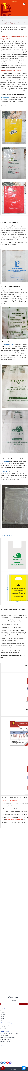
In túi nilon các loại (4, 1024)
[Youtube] (7, 1063)
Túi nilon (6, 461)
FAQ (1, 1020)
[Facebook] (1, 1063)
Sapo (17, 1069)
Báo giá (2, 1016)
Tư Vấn (2, 1018)
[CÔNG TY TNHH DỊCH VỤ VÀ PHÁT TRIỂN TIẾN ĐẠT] (5, 9)
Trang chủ (2, 1010)
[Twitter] (4, 1063)
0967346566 (15, 1)
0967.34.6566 (6, 1041)
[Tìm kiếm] (26, 17)
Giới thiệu (2, 1012)
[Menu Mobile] (26, 4)
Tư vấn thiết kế (3, 1028)
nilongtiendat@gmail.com (9, 1037)
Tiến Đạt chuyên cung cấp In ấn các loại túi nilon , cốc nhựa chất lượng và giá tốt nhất (13, 29)
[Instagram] (10, 1063)
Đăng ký (23, 1004)
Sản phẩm (2, 1014)
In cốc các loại (3, 1026)
